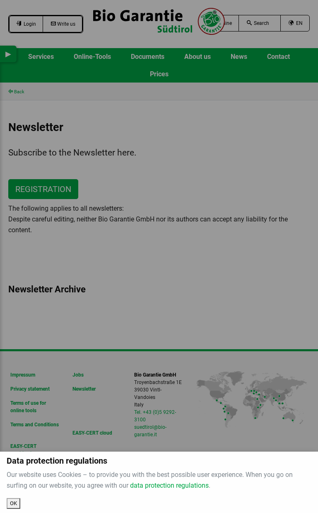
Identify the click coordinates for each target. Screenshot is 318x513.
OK (13, 503)
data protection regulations (169, 485)
